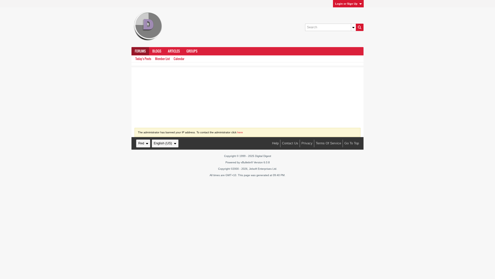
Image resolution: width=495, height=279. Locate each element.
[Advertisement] (247, 94)
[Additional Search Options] (353, 27)
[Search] (360, 27)
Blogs (156, 51)
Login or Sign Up (346, 3)
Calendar (179, 59)
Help (275, 143)
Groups (191, 51)
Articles (174, 51)
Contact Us (290, 143)
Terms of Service (328, 143)
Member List (162, 59)
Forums (140, 51)
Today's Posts (143, 59)
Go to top (351, 143)
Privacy (306, 143)
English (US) (163, 143)
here (240, 132)
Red (141, 143)
